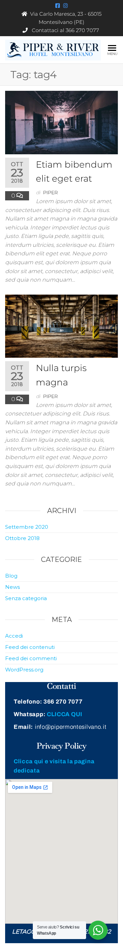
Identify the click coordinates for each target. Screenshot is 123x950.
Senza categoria (26, 598)
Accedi (14, 636)
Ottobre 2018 (22, 538)
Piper (50, 192)
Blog (11, 575)
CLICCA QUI (64, 714)
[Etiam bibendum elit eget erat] (61, 121)
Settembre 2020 (26, 527)
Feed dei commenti (31, 658)
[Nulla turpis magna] (61, 325)
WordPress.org (24, 669)
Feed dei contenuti (30, 647)
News (12, 587)
